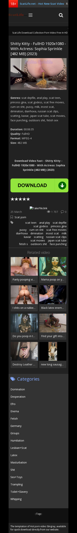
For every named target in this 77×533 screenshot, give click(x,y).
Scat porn (20, 217)
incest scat (52, 233)
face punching (58, 244)
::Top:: (38, 514)
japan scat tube (57, 240)
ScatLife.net (18, 14)
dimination (36, 233)
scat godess (40, 226)
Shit (12, 470)
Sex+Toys (16, 477)
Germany (15, 426)
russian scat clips (56, 237)
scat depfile (60, 222)
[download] (39, 185)
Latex (13, 455)
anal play (44, 222)
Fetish (14, 418)
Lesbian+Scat (18, 448)
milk (64, 233)
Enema (14, 411)
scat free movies (56, 230)
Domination (17, 389)
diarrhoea (22, 233)
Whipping (15, 499)
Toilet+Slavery (19, 491)
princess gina (59, 226)
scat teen (30, 222)
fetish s (23, 244)
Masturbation (18, 462)
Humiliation (17, 440)
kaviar (27, 237)
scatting (38, 237)
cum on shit (36, 230)
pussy (23, 230)
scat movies (37, 240)
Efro (13, 404)
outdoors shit (39, 244)
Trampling (16, 484)
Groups (14, 433)
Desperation (17, 396)
